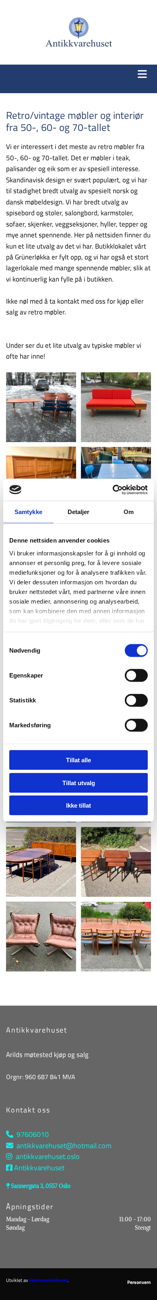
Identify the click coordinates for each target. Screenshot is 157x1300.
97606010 (33, 1134)
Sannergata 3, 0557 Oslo (40, 1186)
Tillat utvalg (78, 782)
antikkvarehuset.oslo (48, 1156)
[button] (78, 75)
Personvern (139, 1282)
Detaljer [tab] (79, 511)
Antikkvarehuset (39, 1167)
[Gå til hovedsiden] (78, 32)
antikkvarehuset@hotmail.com (64, 1145)
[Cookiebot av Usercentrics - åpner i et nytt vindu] (113, 489)
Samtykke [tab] (28, 511)
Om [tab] (129, 511)
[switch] (136, 675)
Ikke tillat (78, 805)
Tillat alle (78, 760)
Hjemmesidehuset (48, 1280)
